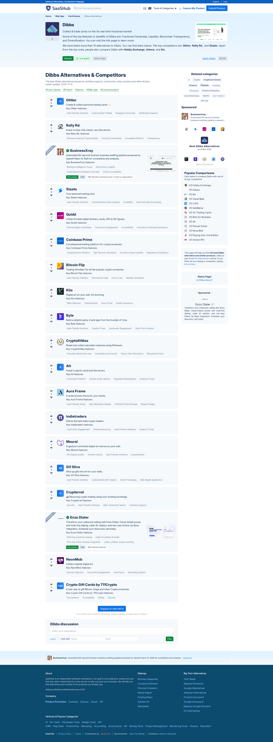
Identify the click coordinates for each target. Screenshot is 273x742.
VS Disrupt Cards (197, 226)
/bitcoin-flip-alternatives (61, 261)
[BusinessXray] (60, 151)
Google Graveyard (193, 701)
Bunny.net (105, 733)
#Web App (92, 89)
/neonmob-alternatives (60, 556)
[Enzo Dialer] (60, 518)
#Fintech (67, 89)
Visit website (72, 177)
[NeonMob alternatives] (60, 560)
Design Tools (89, 722)
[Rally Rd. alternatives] (60, 126)
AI (189, 80)
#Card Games (53, 89)
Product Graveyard (194, 697)
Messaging (194, 91)
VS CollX (193, 203)
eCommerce (115, 726)
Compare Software (148, 683)
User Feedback (219, 96)
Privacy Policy (64, 733)
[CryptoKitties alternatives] (60, 341)
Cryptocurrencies (212, 79)
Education (205, 726)
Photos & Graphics (210, 90)
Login (225, 2)
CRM (48, 726)
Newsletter (143, 706)
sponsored (187, 658)
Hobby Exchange (134, 49)
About (94, 701)
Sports (206, 95)
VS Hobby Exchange (199, 185)
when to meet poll (167, 733)
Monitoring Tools (179, 726)
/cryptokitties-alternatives (61, 337)
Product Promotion (56, 701)
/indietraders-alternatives (61, 413)
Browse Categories (148, 679)
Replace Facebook (193, 683)
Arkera (150, 49)
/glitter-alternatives (58, 96)
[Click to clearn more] (136, 657)
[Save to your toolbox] (52, 39)
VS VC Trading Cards (199, 212)
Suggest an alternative (112, 608)
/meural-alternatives (58, 438)
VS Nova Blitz (195, 230)
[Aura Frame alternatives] (60, 392)
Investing (216, 85)
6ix (163, 49)
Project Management (156, 726)
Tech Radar (190, 679)
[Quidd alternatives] (60, 215)
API (101, 701)
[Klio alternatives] (60, 291)
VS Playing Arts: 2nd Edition (203, 235)
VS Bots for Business (199, 217)
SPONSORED (50, 149)
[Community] (149, 8)
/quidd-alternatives (58, 211)
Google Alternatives (194, 688)
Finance (193, 85)
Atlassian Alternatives (195, 692)
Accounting (100, 726)
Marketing (86, 726)
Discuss (84, 701)
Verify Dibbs (208, 58)
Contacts (73, 701)
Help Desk (58, 726)
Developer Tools (71, 722)
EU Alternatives (202, 258)
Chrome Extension (147, 688)
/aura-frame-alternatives (61, 387)
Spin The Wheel (137, 733)
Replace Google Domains (197, 706)
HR (125, 726)
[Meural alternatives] (60, 442)
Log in (53, 639)
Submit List (143, 701)
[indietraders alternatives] (60, 417)
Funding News (145, 697)
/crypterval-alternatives (60, 488)
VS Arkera (194, 189)
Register (216, 2)
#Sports (79, 89)
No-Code (55, 722)
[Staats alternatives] (60, 190)
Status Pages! (145, 692)
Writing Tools (136, 726)
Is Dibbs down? (204, 280)
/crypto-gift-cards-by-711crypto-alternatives (71, 581)
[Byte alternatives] (60, 316)
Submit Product (217, 8)
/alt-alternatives (56, 362)
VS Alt (191, 221)
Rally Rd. (197, 45)
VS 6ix (192, 194)
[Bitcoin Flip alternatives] (60, 266)
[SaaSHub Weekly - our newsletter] (144, 8)
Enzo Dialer (203, 304)
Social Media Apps (191, 96)
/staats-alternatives (58, 185)
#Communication (110, 89)
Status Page (99, 58)
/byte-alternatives (57, 312)
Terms (78, 733)
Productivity (72, 726)
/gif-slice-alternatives (59, 463)
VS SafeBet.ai (195, 208)
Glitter (187, 45)
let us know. (189, 264)
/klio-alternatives (57, 286)
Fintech (205, 85)
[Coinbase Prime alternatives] (60, 240)
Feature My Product (193, 8)
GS (60, 468)
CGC (60, 585)
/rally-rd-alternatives (59, 122)
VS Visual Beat (196, 198)
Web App (204, 101)
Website (68, 58)
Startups (80, 2)
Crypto (197, 79)
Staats (213, 45)
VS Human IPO (196, 239)
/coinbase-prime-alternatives (63, 236)
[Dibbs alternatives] (52, 29)
